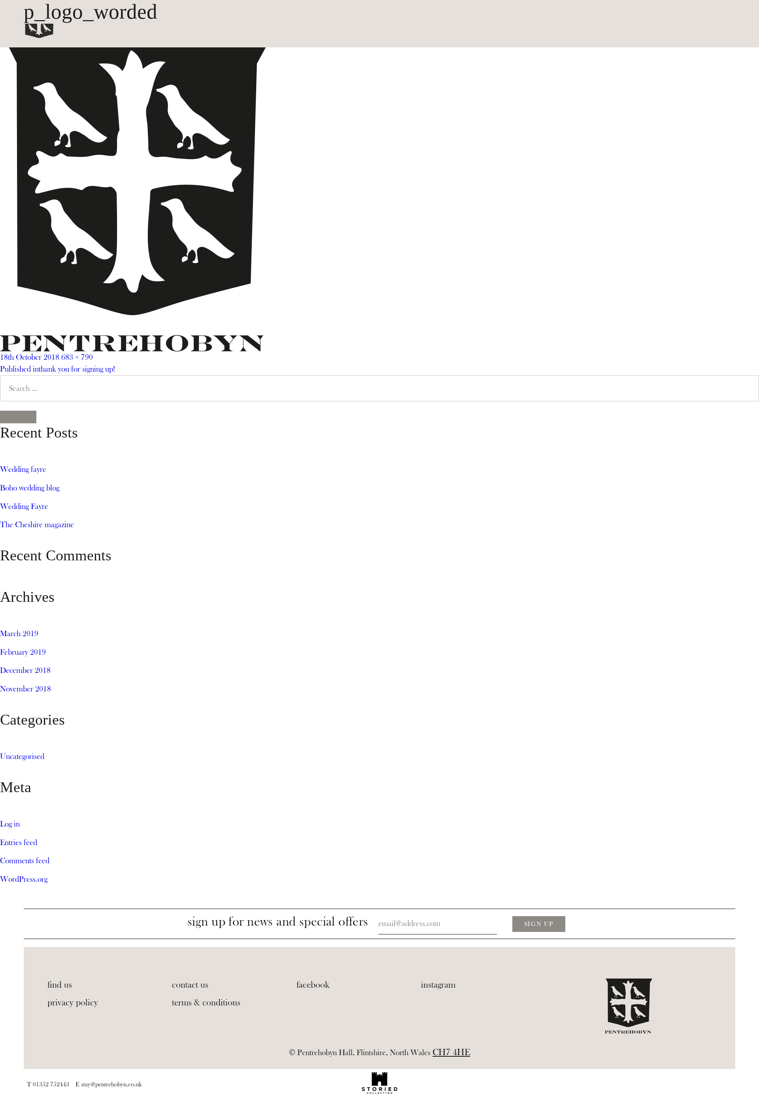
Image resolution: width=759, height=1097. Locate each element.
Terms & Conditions (206, 1002)
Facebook (313, 985)
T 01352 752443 (48, 1084)
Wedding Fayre (24, 506)
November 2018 (25, 688)
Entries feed (18, 842)
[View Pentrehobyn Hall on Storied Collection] (379, 1083)
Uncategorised (22, 756)
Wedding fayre (23, 469)
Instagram (438, 985)
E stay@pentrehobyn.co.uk (109, 1084)
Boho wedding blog (29, 487)
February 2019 (23, 652)
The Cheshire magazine (37, 524)
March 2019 (19, 633)
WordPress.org (23, 879)
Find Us (59, 985)
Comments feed (24, 860)
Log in (10, 823)
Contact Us (190, 985)
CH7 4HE (451, 1052)
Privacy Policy (72, 1002)
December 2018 (25, 670)
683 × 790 (77, 357)
